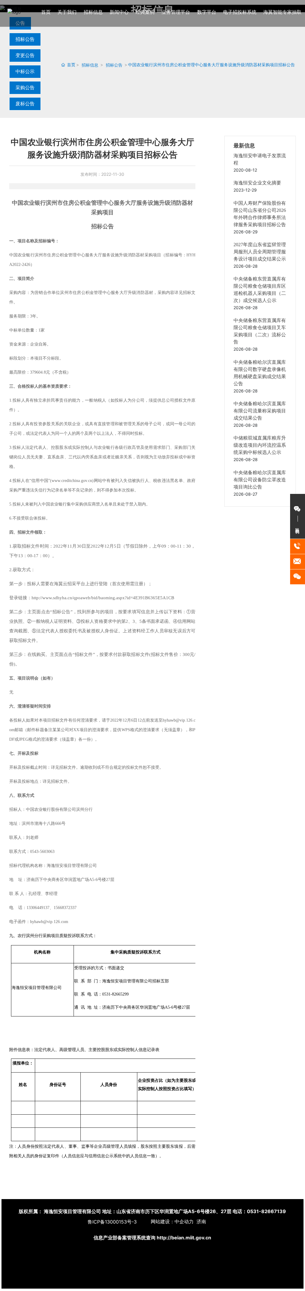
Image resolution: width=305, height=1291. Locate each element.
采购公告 (25, 87)
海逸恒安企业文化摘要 (257, 182)
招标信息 (90, 64)
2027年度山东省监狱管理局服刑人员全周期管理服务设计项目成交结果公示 (260, 251)
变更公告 (25, 55)
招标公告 (25, 39)
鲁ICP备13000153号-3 (112, 1222)
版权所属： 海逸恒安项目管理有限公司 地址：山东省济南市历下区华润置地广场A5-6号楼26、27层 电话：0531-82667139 (152, 1211)
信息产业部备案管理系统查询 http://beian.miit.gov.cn (152, 1238)
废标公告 (25, 104)
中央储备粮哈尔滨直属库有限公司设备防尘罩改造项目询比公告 (260, 479)
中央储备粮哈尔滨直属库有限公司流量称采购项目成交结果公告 (260, 410)
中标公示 (25, 71)
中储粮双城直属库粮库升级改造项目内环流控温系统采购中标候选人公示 (260, 445)
